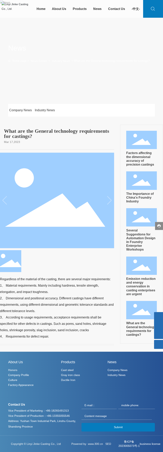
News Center (39, 60)
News (17, 48)
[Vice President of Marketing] (158, 325)
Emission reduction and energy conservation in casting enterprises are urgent (141, 286)
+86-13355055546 (58, 415)
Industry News (61, 60)
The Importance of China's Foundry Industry (140, 197)
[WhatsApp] (158, 316)
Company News (20, 110)
